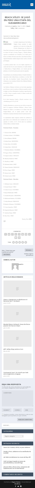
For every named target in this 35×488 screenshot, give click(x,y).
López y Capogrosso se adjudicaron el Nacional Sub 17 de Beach (15, 300)
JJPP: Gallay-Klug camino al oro (13, 349)
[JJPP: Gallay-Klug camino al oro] (17, 338)
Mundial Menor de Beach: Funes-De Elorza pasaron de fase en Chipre (16, 325)
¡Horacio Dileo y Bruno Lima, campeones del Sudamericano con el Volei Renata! (16, 467)
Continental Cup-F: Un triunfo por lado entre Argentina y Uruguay (15, 373)
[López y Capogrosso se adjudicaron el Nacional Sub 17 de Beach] (17, 288)
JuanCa (15, 26)
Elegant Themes (16, 482)
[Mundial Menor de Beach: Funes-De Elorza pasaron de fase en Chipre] (17, 313)
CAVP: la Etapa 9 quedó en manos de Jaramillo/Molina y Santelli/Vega (14, 462)
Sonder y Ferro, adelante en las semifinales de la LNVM (17, 452)
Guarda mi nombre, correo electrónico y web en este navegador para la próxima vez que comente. (17, 415)
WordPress (17, 484)
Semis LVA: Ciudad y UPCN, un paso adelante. (16, 447)
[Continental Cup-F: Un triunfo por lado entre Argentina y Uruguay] (17, 361)
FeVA (30, 219)
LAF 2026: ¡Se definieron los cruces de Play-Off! (17, 457)
